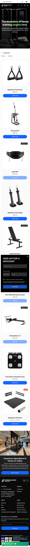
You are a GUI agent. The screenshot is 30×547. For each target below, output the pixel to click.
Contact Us (20, 489)
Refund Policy (20, 505)
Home (2, 9)
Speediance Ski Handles (15, 213)
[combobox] (6, 274)
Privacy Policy (20, 507)
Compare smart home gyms (8, 512)
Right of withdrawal (22, 512)
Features (3, 510)
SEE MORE (15, 286)
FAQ (2, 505)
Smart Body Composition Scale (15, 377)
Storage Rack (15, 131)
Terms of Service (21, 510)
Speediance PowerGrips (15, 90)
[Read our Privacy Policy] (26, 281)
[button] (18, 5)
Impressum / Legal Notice (8, 491)
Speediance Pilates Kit (15, 418)
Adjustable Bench (15, 254)
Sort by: (3, 56)
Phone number (6, 271)
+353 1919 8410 (7, 1)
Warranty (19, 491)
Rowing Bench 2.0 (15, 336)
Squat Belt (15, 172)
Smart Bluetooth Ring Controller (15, 295)
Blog (2, 507)
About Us (3, 503)
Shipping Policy (21, 503)
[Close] (27, 256)
